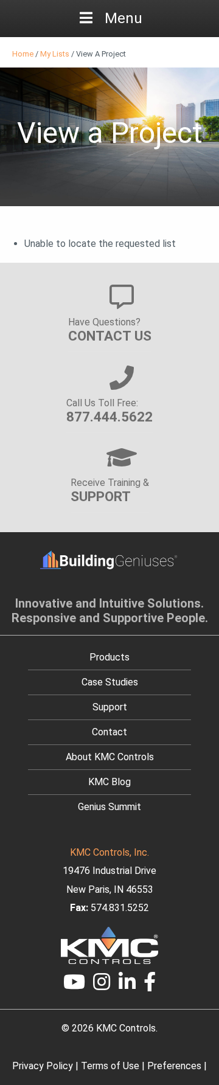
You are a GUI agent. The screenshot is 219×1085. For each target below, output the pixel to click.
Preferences (174, 1066)
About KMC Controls (110, 757)
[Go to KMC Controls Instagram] (101, 985)
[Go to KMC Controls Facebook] (150, 985)
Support (109, 707)
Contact (109, 732)
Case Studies (110, 682)
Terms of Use (110, 1066)
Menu (123, 18)
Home (22, 53)
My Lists (54, 53)
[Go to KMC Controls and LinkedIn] (127, 985)
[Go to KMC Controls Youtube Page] (74, 985)
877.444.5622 (109, 417)
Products (109, 657)
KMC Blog (109, 782)
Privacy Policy (42, 1066)
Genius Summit (109, 807)
